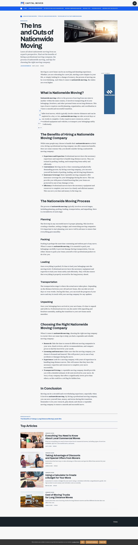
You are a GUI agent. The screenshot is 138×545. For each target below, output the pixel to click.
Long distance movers (35, 8)
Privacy (115, 521)
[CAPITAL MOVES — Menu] (135, 3)
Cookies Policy (75, 542)
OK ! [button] (82, 542)
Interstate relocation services (54, 8)
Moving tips (86, 8)
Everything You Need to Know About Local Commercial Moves (62, 437)
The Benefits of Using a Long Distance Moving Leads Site (40, 418)
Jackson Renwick (25, 65)
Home (25, 8)
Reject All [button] (102, 542)
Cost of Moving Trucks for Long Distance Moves (59, 496)
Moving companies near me (73, 8)
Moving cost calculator (110, 8)
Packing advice (96, 8)
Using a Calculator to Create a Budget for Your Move (60, 476)
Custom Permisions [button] (92, 542)
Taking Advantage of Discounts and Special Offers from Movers (62, 456)
